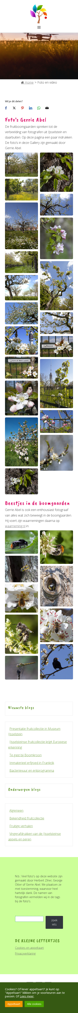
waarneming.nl (15, 526)
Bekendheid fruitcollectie (26, 818)
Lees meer (27, 996)
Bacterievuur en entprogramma (31, 770)
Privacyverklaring (25, 953)
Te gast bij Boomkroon (25, 755)
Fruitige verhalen (21, 826)
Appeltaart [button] (13, 1004)
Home (29, 82)
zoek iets (54, 922)
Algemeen (16, 810)
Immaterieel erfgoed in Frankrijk (31, 763)
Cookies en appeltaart (29, 948)
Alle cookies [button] (34, 1004)
